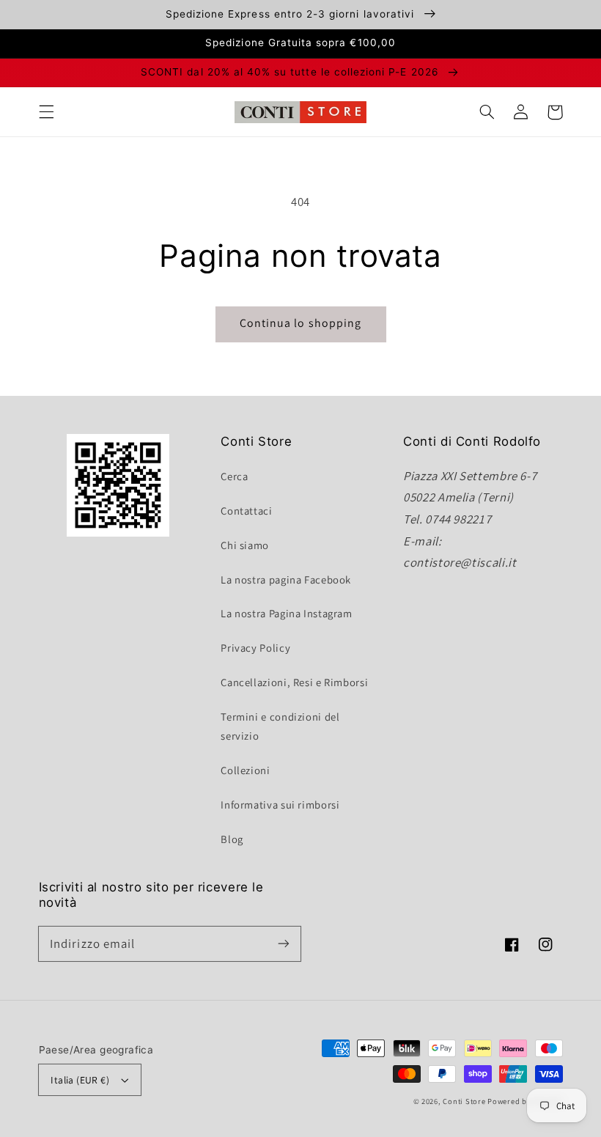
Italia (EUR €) (80, 1079)
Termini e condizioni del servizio (280, 726)
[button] (46, 112)
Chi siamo (245, 545)
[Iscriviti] (283, 943)
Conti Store (465, 1101)
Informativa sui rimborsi (280, 805)
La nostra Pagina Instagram (286, 613)
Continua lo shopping (300, 323)
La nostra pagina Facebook (286, 579)
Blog (232, 839)
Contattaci (246, 511)
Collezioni (245, 770)
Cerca (234, 476)
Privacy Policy (255, 648)
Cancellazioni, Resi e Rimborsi (294, 682)
